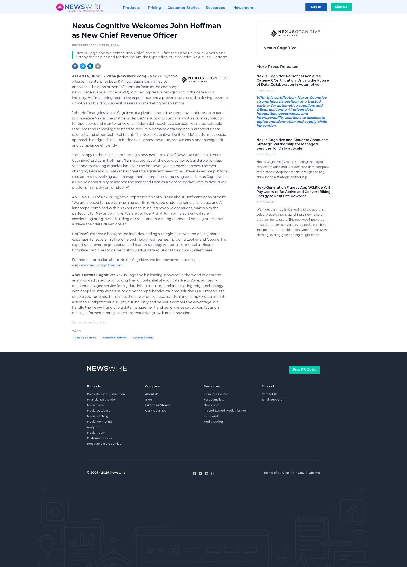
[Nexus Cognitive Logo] (205, 79)
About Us (151, 394)
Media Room (96, 432)
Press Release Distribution (106, 394)
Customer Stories (157, 405)
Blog (148, 399)
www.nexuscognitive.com (100, 265)
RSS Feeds (211, 416)
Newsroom (211, 405)
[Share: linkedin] (90, 66)
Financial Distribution (102, 399)
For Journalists (214, 399)
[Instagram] (212, 473)
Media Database (98, 410)
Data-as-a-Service (85, 337)
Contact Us (269, 394)
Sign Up (341, 7)
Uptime (314, 473)
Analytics (93, 427)
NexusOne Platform (114, 337)
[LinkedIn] (206, 473)
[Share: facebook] (75, 66)
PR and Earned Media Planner (225, 410)
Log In (316, 7)
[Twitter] (200, 473)
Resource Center (216, 394)
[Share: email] (98, 66)
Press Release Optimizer (105, 443)
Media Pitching (97, 416)
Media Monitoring (99, 421)
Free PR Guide (304, 370)
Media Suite (95, 405)
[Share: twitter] (82, 66)
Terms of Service (276, 473)
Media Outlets (214, 421)
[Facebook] (194, 473)
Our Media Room (157, 410)
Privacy (298, 473)
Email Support (272, 399)
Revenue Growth (143, 337)
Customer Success (100, 438)
